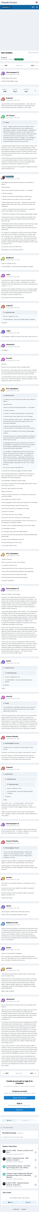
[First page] (2, 65)
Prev (6, 65)
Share (10, 1120)
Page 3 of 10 (19, 65)
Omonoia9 (9, 1169)
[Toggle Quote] (4, 122)
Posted (13, 74)
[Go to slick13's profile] (3, 662)
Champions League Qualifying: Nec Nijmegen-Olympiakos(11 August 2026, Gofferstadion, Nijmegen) (19, 1175)
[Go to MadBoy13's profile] (3, 259)
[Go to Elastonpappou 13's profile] (3, 73)
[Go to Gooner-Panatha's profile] (3, 737)
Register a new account (19, 1097)
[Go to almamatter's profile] (3, 345)
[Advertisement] (19, 29)
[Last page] (36, 65)
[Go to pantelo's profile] (3, 878)
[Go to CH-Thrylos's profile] (3, 117)
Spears (5, 57)
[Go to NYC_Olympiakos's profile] (3, 389)
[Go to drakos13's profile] (3, 99)
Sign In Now (19, 1109)
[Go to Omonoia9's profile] (4, 1166)
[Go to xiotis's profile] (3, 275)
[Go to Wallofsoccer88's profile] (3, 924)
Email (11, 1202)
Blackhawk (9, 1154)
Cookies (23, 1209)
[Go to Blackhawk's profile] (4, 1151)
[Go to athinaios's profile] (3, 178)
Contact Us (16, 1209)
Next (32, 65)
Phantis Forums (9, 2)
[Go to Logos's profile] (3, 332)
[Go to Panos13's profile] (3, 359)
